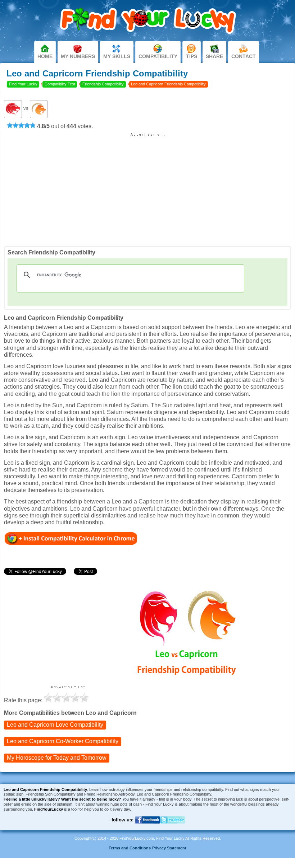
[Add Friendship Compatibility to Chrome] (71, 538)
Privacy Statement (169, 848)
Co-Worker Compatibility (62, 741)
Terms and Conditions (130, 848)
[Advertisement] (147, 187)
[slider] (21, 125)
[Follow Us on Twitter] (172, 828)
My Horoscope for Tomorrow (56, 758)
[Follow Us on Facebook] (147, 828)
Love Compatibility (55, 725)
